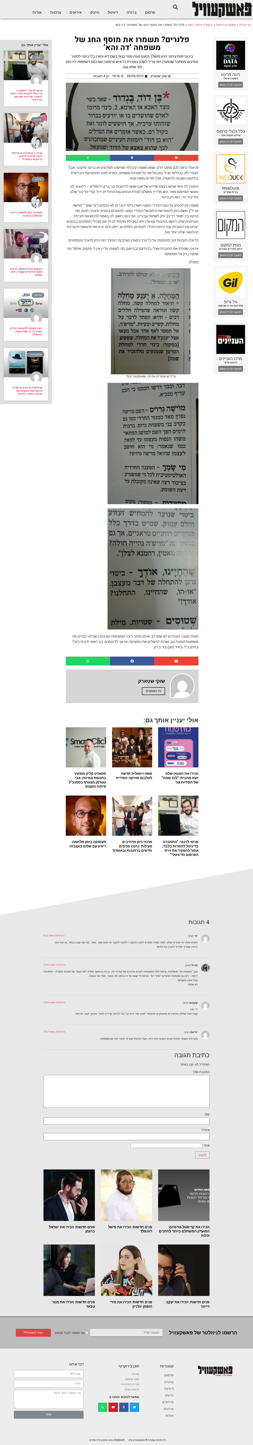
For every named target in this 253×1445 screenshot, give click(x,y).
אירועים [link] (76, 12)
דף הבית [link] (245, 25)
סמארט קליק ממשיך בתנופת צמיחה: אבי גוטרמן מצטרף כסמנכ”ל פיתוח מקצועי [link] (87, 779)
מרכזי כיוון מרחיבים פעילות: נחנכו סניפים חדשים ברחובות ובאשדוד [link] (132, 846)
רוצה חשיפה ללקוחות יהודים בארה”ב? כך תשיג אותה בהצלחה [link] (26, 331)
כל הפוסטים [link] (153, 691)
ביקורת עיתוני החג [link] (200, 25)
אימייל (205, 1129)
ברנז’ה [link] (131, 12)
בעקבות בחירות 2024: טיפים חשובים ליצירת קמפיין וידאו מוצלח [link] (26, 272)
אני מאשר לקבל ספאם (70, 1333)
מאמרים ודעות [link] (226, 25)
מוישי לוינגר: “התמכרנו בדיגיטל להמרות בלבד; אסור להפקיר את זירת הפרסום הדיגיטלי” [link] (180, 848)
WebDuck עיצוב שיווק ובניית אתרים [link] (107, 1440)
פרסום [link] (150, 12)
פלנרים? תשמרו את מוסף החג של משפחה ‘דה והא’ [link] (132, 43)
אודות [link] (37, 12)
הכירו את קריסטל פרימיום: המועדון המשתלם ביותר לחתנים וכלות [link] (184, 1231)
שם (207, 1114)
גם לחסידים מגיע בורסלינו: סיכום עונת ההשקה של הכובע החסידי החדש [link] (27, 390)
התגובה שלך (201, 1071)
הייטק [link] (94, 12)
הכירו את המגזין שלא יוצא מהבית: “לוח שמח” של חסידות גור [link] (179, 777)
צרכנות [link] (55, 12)
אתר (207, 1145)
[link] (222, 9)
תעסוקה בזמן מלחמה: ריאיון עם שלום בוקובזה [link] (87, 844)
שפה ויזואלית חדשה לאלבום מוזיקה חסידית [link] (134, 775)
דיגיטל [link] (113, 12)
